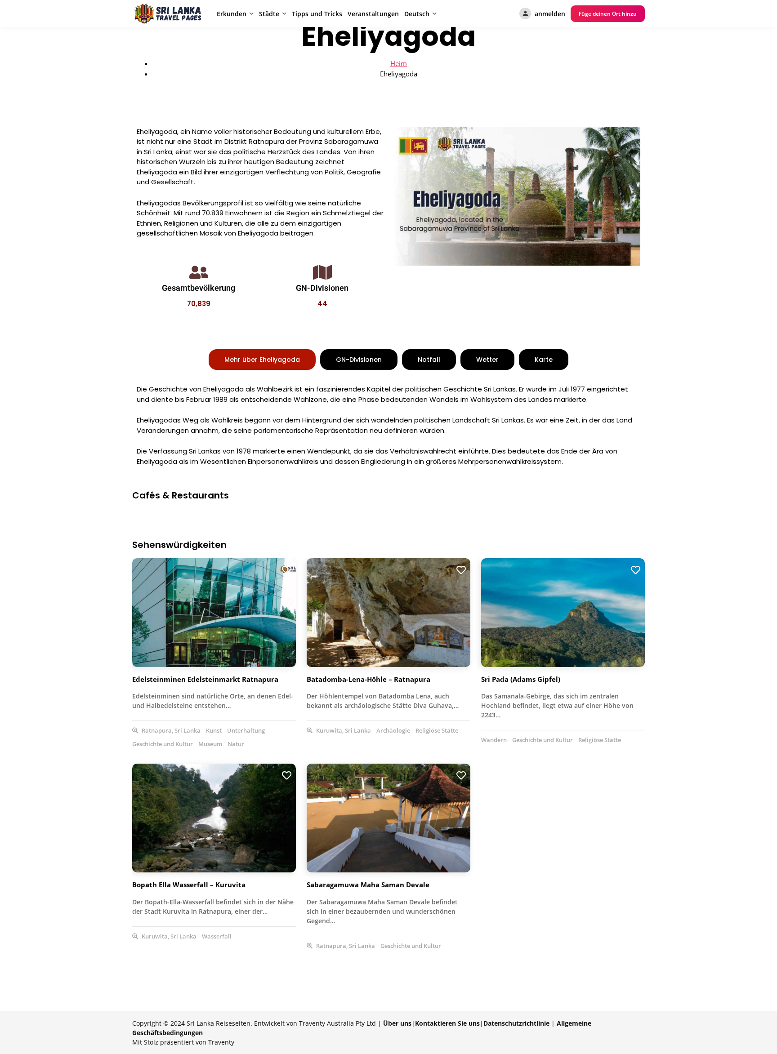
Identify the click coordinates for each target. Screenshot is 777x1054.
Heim (398, 63)
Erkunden (231, 13)
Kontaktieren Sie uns (447, 1023)
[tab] (262, 359)
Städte (269, 13)
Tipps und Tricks (317, 13)
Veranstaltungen (373, 13)
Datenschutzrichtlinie (516, 1023)
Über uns (397, 1023)
